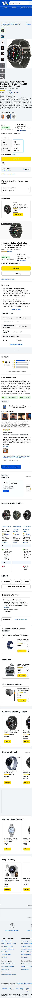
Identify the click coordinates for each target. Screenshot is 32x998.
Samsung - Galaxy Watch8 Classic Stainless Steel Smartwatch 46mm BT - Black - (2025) (26, 530)
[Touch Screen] (12, 321)
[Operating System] (14, 331)
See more (4, 542)
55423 (13, 154)
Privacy (16, 988)
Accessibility (4, 988)
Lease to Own (5, 969)
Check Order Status (6, 941)
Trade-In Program (6, 954)
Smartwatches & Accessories (9, 24)
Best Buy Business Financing (8, 974)
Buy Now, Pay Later (6, 972)
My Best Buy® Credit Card (8, 963)
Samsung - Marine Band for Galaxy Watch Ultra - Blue (23, 641)
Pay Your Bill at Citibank (7, 966)
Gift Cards (4, 957)
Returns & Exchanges (7, 946)
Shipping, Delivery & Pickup (8, 943)
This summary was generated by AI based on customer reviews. (17, 393)
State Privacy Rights (28, 990)
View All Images (6, 526)
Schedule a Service (26, 946)
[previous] (3, 445)
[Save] (3, 163)
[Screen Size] (11, 318)
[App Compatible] (14, 336)
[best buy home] (5, 3)
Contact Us (24, 957)
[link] (11, 467)
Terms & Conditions (11, 989)
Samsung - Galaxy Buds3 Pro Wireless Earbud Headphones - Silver (23, 665)
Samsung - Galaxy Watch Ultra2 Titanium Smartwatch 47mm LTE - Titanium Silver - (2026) (17, 530)
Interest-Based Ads (22, 989)
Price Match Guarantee (7, 949)
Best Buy (3, 23)
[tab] (6, 581)
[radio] (6, 146)
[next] (29, 445)
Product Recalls (5, 951)
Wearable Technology (13, 23)
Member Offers (25, 969)
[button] (6, 7)
